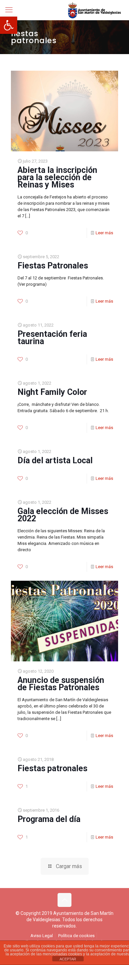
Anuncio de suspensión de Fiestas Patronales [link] (61, 683)
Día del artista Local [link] (55, 460)
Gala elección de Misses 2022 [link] (63, 514)
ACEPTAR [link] (68, 959)
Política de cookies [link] (76, 935)
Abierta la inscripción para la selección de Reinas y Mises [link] (57, 177)
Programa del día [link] (49, 819)
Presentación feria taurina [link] (52, 337)
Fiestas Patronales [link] (53, 265)
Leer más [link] (104, 232)
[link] (8, 25)
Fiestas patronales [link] (52, 768)
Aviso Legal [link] (41, 935)
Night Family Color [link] (52, 392)
